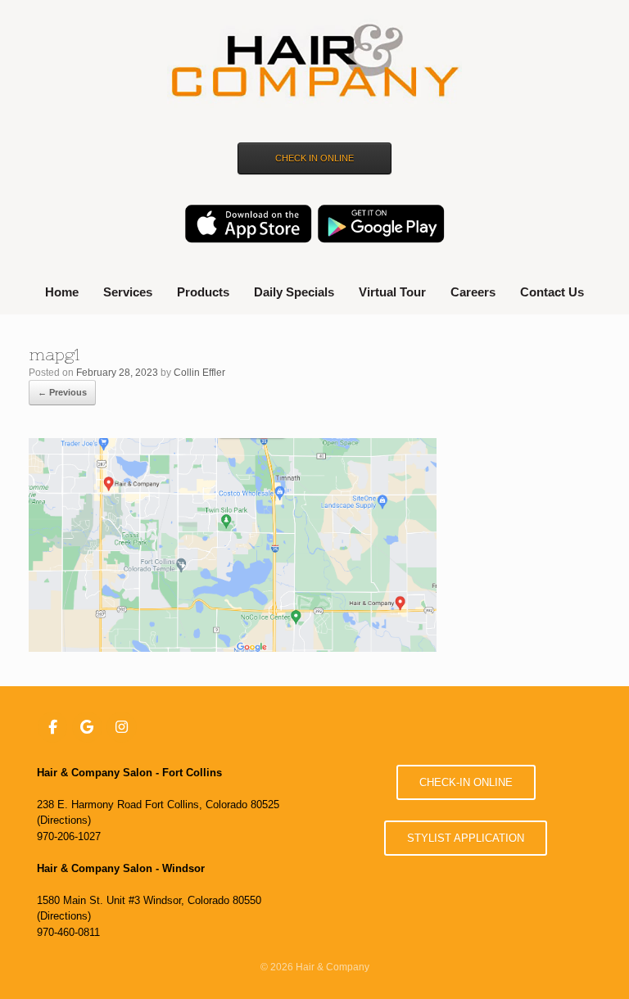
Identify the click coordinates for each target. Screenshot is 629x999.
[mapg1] (233, 647)
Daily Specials (294, 292)
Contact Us (552, 292)
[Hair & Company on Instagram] (121, 727)
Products (203, 292)
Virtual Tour (392, 292)
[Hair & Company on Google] (87, 727)
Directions (64, 820)
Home (62, 292)
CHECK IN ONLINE (314, 158)
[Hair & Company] (314, 63)
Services (127, 292)
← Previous (62, 392)
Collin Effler (199, 372)
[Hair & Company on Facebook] (53, 727)
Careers (473, 292)
